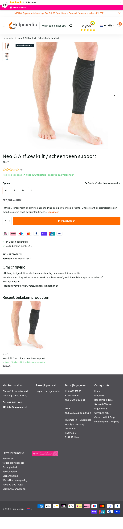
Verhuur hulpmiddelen (14, 488)
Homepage (8, 38)
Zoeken (70, 26)
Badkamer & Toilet (103, 399)
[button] (10, 218)
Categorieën (102, 385)
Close (119, 13)
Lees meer (53, 212)
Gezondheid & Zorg (104, 417)
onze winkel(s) (112, 183)
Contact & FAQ (4, 25)
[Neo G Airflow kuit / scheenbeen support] (27, 325)
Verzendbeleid (10, 475)
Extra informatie (13, 452)
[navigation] (7, 46)
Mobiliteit (99, 395)
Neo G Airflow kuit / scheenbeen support (24, 358)
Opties (61, 183)
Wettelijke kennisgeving (15, 480)
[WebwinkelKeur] (45, 453)
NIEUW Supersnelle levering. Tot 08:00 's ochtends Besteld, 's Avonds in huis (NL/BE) (59, 13)
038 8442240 (14, 402)
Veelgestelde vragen (13, 484)
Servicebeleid (10, 471)
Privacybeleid (10, 467)
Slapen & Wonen (102, 404)
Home (97, 391)
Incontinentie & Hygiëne (106, 421)
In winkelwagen (66, 220)
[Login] (111, 25)
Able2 (6, 162)
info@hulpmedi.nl (17, 407)
